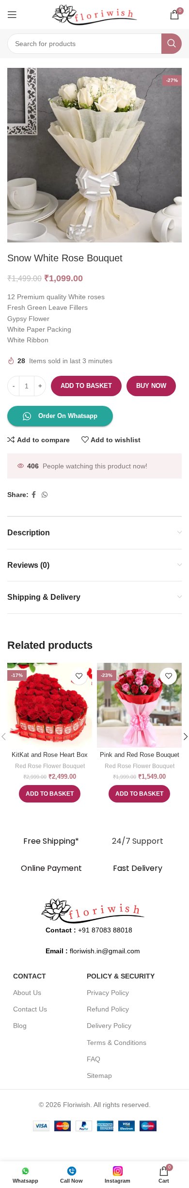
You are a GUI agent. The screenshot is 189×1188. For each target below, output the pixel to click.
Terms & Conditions (116, 1042)
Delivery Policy (109, 1025)
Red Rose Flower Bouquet (50, 766)
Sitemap (99, 1075)
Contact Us (30, 1009)
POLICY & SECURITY (121, 976)
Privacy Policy (108, 992)
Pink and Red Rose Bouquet (139, 755)
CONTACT (29, 976)
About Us (27, 992)
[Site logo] (94, 14)
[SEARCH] (171, 43)
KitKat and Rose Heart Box (50, 755)
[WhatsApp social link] (44, 494)
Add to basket (86, 385)
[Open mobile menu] (12, 14)
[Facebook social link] (34, 494)
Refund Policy (108, 1009)
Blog (20, 1025)
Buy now (151, 385)
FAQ (93, 1059)
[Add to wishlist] (78, 676)
